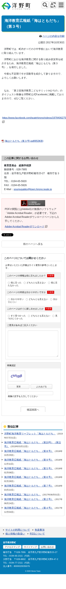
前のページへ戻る (33, 244)
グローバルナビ (61, 5)
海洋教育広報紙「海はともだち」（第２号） (28, 499)
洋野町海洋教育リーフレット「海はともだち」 (30, 433)
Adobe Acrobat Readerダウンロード (24, 226)
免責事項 (40, 530)
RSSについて (37, 533)
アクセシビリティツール (53, 5)
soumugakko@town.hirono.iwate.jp (33, 189)
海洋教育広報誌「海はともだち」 (22, 494)
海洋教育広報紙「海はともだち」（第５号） (28, 468)
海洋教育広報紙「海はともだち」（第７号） (28, 485)
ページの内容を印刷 (53, 36)
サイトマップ (30, 547)
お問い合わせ (47, 547)
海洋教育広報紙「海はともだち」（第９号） (28, 459)
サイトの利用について (17, 530)
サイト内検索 (45, 5)
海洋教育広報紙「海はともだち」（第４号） (28, 508)
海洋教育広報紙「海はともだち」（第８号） (28, 451)
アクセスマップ (12, 547)
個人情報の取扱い (15, 533)
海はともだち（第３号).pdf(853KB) (24, 141)
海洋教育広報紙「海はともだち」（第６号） (28, 477)
